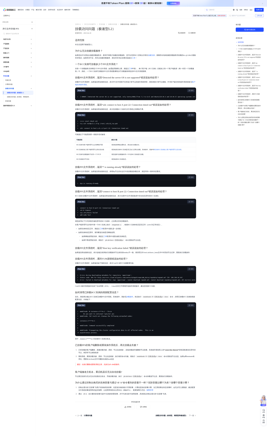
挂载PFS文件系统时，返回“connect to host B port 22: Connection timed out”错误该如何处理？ (249, 80)
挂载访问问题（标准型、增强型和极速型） (19, 97)
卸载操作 (129, 297)
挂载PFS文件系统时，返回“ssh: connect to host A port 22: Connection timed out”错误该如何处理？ (249, 65)
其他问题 (8, 101)
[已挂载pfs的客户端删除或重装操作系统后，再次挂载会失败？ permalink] (141, 345)
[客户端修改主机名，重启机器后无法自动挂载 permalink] (124, 372)
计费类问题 (9, 84)
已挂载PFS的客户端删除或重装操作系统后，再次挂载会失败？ (249, 107)
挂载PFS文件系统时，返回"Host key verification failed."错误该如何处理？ (249, 88)
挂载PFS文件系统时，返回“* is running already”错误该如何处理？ (248, 73)
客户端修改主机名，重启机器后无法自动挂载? (249, 113)
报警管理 (150, 390)
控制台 (246, 10)
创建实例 (151, 55)
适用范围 (241, 42)
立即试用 (259, 15)
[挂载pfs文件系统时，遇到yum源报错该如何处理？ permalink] (130, 259)
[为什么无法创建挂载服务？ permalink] (105, 51)
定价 (44, 10)
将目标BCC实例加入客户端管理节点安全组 (167, 149)
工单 (133, 58)
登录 (251, 10)
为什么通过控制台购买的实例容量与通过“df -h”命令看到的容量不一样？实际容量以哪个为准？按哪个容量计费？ (249, 121)
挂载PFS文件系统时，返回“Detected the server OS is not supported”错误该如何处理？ (249, 57)
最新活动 (21, 10)
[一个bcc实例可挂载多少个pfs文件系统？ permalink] (120, 64)
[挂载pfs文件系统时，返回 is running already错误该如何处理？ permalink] (143, 167)
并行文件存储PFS (11, 29)
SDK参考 (6, 71)
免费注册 (259, 10)
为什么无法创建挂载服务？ (246, 45)
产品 (32, 10)
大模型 (27, 10)
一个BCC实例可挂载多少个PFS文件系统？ (249, 50)
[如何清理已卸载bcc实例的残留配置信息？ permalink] (121, 292)
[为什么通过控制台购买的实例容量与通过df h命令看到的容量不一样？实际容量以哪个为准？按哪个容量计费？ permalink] (191, 383)
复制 (192, 90)
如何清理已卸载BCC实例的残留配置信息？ (249, 101)
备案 (241, 10)
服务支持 (67, 10)
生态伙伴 (60, 10)
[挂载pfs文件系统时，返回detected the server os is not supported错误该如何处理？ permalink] (161, 78)
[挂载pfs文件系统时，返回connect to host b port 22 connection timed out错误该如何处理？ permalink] (169, 191)
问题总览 (8, 80)
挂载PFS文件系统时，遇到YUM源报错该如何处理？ (249, 95)
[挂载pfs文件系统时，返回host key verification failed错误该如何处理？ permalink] (150, 248)
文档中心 (6, 16)
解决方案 (39, 10)
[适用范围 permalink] (86, 40)
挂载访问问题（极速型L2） (16, 92)
